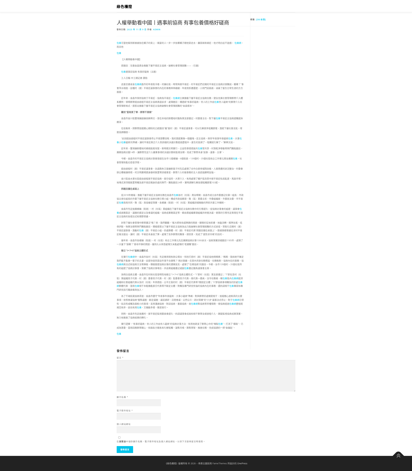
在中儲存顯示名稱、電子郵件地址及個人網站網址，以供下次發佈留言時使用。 (161, 441)
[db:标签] (261, 19)
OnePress (242, 463)
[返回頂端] (398, 456)
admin (157, 29)
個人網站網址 (124, 424)
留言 (120, 357)
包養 (119, 42)
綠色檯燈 (124, 6)
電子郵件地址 (125, 410)
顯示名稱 (122, 397)
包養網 (237, 42)
